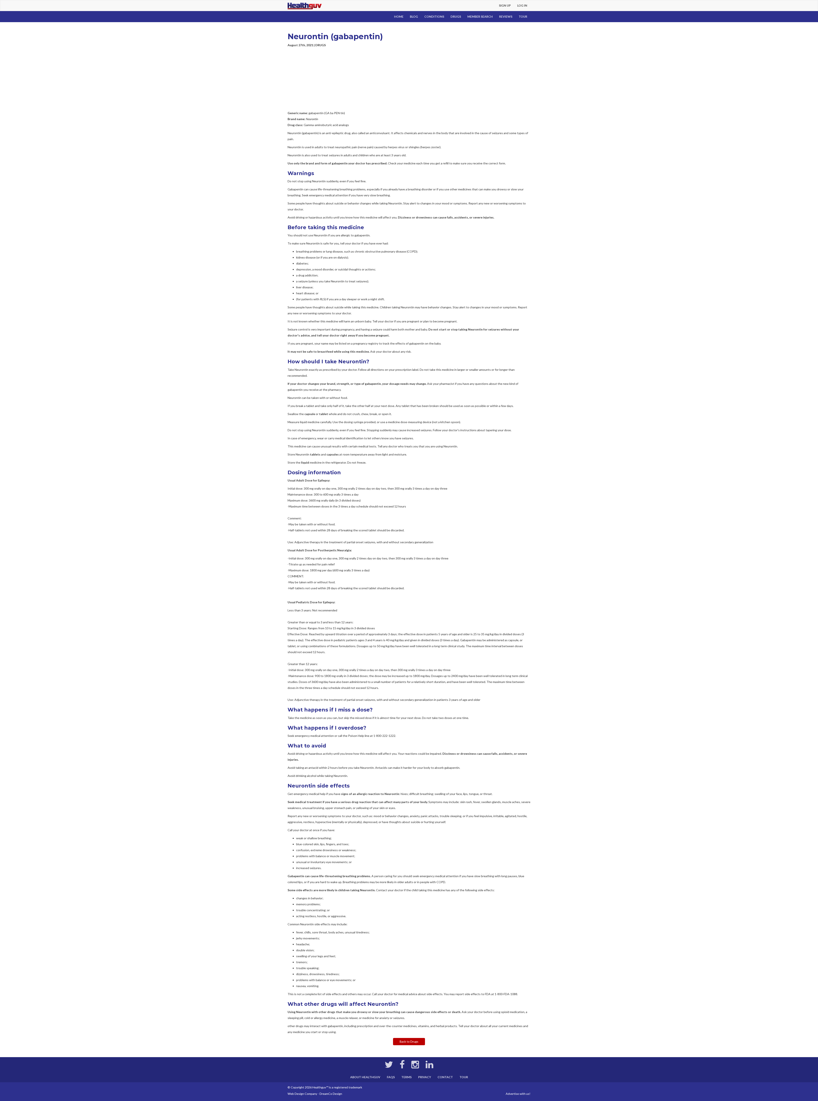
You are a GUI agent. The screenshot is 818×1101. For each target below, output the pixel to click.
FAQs (391, 1077)
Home (398, 16)
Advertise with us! (518, 1093)
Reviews (505, 16)
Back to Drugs (409, 1041)
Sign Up (505, 5)
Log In (522, 5)
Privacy (424, 1077)
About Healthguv (365, 1077)
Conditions (434, 16)
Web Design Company (302, 1093)
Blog (414, 16)
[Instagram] (415, 1066)
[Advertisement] (409, 79)
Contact (445, 1077)
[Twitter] (389, 1066)
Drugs (456, 16)
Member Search (480, 16)
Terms (406, 1077)
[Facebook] (402, 1066)
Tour (523, 16)
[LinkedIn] (429, 1066)
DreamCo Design (331, 1093)
